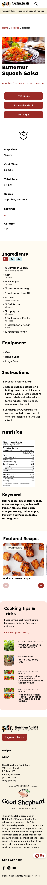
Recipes (6, 750)
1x (5, 259)
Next (41, 585)
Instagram (9, 868)
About (5, 756)
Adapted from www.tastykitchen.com (23, 83)
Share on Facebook (23, 105)
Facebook (3, 868)
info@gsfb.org (9, 780)
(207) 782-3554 (9, 777)
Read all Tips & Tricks (15, 632)
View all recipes (36, 11)
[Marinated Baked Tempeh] (23, 561)
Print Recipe (23, 96)
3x (18, 259)
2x (12, 259)
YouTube (14, 868)
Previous (6, 585)
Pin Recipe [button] (23, 114)
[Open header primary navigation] (42, 4)
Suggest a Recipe (14, 737)
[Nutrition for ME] (16, 4)
